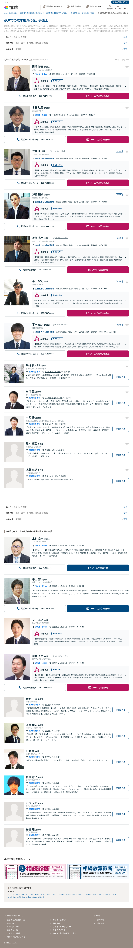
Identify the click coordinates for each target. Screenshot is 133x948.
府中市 (44, 545)
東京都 (37, 74)
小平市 (68, 894)
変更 (125, 37)
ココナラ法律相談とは (16, 920)
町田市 (55, 894)
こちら (49, 59)
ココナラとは (12, 930)
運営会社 (100, 920)
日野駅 (55, 663)
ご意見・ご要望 (59, 920)
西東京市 (41, 897)
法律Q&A (10, 923)
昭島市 (43, 894)
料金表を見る (57, 81)
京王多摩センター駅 (60, 74)
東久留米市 (12, 897)
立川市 (17, 894)
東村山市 (81, 894)
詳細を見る (120, 377)
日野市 (44, 663)
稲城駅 (47, 731)
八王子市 (11, 894)
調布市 (49, 894)
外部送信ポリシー (60, 930)
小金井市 (62, 894)
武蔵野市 (24, 894)
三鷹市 (31, 894)
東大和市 (108, 894)
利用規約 (56, 923)
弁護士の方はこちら (120, 2)
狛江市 (101, 894)
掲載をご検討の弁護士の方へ (65, 933)
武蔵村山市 (21, 897)
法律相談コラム (13, 927)
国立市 (95, 894)
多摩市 (44, 74)
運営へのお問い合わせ (16, 937)
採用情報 (100, 923)
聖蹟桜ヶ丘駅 (50, 450)
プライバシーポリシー (62, 927)
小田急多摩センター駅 (60, 115)
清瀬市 (115, 894)
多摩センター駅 (51, 424)
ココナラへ (10, 2)
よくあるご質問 (13, 933)
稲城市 (37, 731)
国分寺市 (89, 894)
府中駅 (55, 545)
